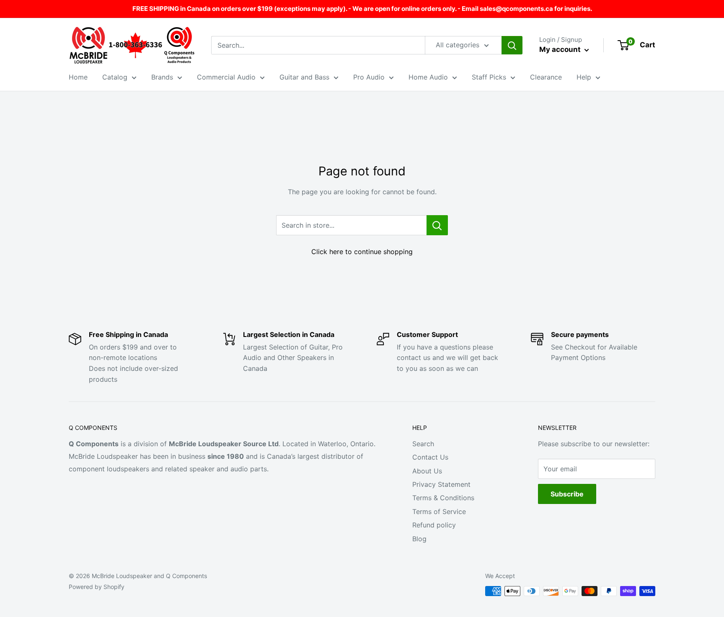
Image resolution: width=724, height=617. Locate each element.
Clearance (546, 77)
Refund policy (434, 525)
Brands (162, 77)
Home (78, 77)
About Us (427, 471)
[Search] (512, 45)
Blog (419, 539)
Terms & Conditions (443, 498)
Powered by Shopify (96, 586)
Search (423, 444)
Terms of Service (439, 511)
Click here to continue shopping (362, 251)
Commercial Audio (226, 77)
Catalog (114, 77)
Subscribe (567, 494)
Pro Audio (369, 77)
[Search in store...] (437, 225)
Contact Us (430, 457)
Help (584, 77)
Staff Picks (489, 77)
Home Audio (428, 77)
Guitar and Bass (304, 77)
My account (560, 49)
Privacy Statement (441, 484)
